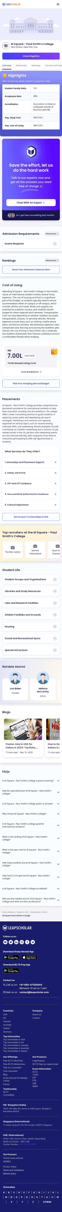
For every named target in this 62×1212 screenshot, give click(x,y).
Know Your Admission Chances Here (31, 269)
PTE (34, 1080)
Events (6, 1084)
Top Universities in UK (13, 1042)
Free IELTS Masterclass (14, 1064)
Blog (5, 1074)
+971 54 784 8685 (27, 1144)
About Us (36, 1014)
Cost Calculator (10, 1071)
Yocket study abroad (13, 1158)
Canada (7, 1021)
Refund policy (9, 1173)
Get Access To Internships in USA (31, 516)
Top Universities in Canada (15, 1045)
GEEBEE (7, 1161)
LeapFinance (38, 1060)
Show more (51, 233)
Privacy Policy (9, 1166)
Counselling (8, 1095)
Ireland (6, 1028)
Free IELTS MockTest (13, 1060)
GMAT (35, 1086)
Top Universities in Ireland (15, 1051)
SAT (34, 1077)
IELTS (6, 1092)
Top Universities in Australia (16, 1048)
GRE (34, 1083)
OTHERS (47, 1202)
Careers (36, 1018)
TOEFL (35, 1074)
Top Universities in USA (14, 1039)
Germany (7, 1031)
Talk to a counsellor (12, 1067)
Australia (7, 1025)
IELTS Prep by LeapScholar (45, 1064)
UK (4, 1018)
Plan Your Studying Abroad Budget (31, 383)
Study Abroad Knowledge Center (15, 1079)
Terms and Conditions (13, 1170)
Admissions (21, 65)
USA (5, 1014)
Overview (6, 65)
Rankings (36, 65)
